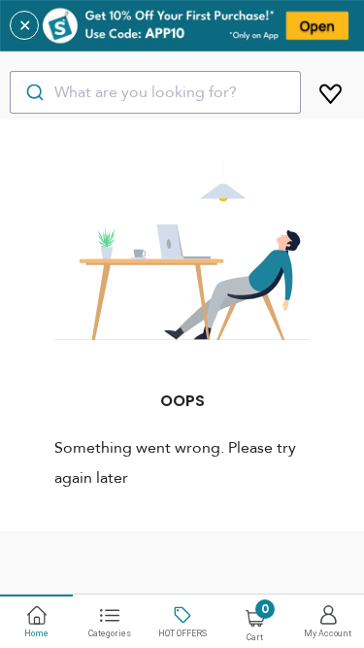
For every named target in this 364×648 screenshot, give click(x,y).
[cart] (330, 90)
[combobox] (155, 92)
